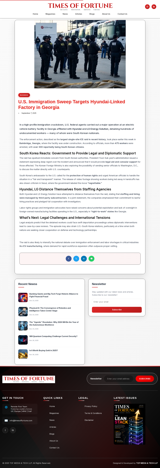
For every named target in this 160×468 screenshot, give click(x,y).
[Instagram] (147, 6)
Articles (78, 14)
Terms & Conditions (93, 413)
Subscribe (117, 309)
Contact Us (122, 14)
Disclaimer (89, 420)
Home (35, 14)
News (65, 14)
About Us (106, 14)
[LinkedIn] (154, 6)
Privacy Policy (91, 406)
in (84, 258)
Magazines (50, 14)
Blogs (92, 14)
